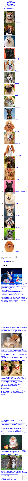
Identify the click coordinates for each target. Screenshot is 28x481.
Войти (5, 6)
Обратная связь (5, 475)
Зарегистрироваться (9, 8)
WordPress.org (10, 1)
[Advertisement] (14, 314)
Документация (11, 2)
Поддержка (10, 4)
